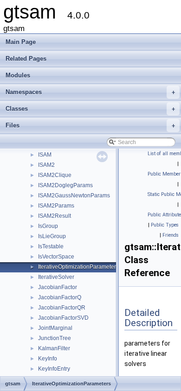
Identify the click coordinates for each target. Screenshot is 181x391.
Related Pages (26, 58)
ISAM (45, 154)
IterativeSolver (56, 277)
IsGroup (48, 226)
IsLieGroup (52, 236)
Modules (18, 75)
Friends (170, 235)
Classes (90, 108)
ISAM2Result (54, 216)
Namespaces (90, 91)
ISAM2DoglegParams (65, 185)
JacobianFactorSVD (63, 318)
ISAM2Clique (54, 175)
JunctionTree (54, 338)
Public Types (165, 225)
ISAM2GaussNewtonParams (74, 195)
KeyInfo (47, 358)
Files (90, 125)
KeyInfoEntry (54, 369)
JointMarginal (55, 328)
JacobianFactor (57, 287)
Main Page (21, 41)
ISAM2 (46, 165)
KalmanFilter (54, 348)
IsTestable (51, 246)
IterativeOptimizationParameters (78, 267)
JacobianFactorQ (59, 297)
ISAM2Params (56, 205)
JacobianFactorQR (61, 307)
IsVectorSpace (56, 256)
